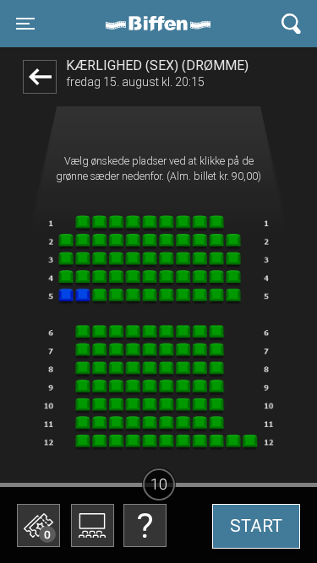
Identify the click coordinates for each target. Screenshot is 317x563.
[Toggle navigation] (291, 24)
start (256, 526)
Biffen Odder (164, 24)
